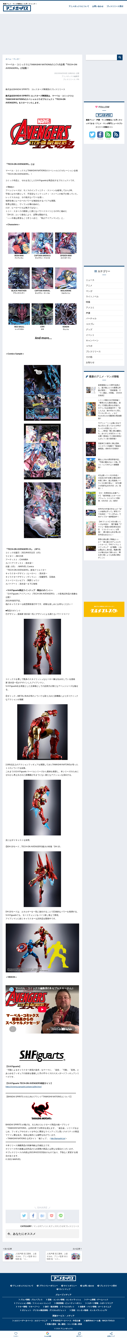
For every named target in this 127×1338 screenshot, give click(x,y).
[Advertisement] (63, 33)
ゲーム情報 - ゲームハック (97, 1300)
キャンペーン (92, 340)
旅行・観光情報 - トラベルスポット (60, 1307)
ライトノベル (92, 296)
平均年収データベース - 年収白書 (66, 1321)
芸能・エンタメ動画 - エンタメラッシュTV (89, 1310)
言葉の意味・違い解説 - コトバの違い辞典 (64, 1324)
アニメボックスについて (79, 6)
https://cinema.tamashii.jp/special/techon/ (24, 1087)
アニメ (89, 285)
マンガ (36, 1226)
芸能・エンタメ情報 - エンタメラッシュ (64, 1300)
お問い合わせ (97, 6)
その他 (89, 357)
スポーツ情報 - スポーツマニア (100, 1303)
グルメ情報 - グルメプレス (31, 1300)
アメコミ (45, 1226)
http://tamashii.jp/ (57, 1138)
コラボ (61, 1226)
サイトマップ (64, 1289)
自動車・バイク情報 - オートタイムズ (95, 1307)
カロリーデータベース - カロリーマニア (31, 1321)
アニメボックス (67, 1329)
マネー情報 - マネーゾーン (29, 1307)
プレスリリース (72, 1226)
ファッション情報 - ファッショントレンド (33, 1303)
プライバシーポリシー (48, 1286)
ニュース (90, 280)
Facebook (100, 139)
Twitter (92, 139)
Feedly (108, 139)
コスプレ (90, 324)
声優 (88, 313)
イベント (90, 335)
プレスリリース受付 (115, 6)
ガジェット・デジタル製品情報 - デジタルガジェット (44, 1310)
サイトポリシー (70, 1286)
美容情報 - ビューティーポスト (69, 1303)
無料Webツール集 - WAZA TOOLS (100, 1321)
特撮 (88, 302)
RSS (116, 139)
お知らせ (90, 362)
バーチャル (91, 318)
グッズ (53, 1226)
